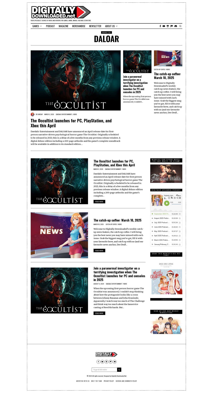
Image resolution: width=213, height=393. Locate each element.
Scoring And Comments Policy (126, 381)
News (75, 114)
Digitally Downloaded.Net (119, 376)
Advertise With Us (82, 381)
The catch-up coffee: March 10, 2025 (167, 75)
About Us (110, 26)
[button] (119, 370)
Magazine (63, 26)
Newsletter (95, 26)
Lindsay (40, 114)
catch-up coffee (159, 69)
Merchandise (78, 26)
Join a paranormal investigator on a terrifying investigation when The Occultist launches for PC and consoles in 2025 (135, 84)
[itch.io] (167, 26)
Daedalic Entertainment (64, 114)
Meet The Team (96, 381)
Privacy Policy (109, 381)
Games (35, 26)
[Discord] (176, 26)
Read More (99, 201)
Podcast (50, 26)
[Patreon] (171, 26)
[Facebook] (160, 26)
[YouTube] (164, 26)
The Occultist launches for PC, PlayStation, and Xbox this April (71, 123)
